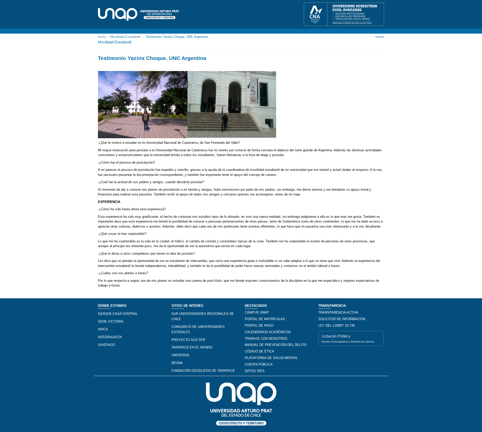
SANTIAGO (106, 345)
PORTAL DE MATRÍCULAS (265, 319)
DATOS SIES (255, 371)
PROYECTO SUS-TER (188, 340)
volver (379, 37)
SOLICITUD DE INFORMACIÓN (341, 319)
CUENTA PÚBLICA (259, 364)
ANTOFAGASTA (110, 337)
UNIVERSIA (180, 355)
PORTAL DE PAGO (259, 325)
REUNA (177, 363)
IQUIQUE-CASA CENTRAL (118, 314)
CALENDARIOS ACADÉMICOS (268, 332)
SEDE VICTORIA (111, 321)
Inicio (102, 37)
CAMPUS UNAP (257, 312)
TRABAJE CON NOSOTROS (266, 338)
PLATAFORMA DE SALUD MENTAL (271, 358)
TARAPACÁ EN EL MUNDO (191, 347)
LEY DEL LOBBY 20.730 (336, 325)
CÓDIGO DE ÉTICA (259, 351)
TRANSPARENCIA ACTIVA (338, 312)
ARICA (103, 329)
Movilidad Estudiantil (125, 37)
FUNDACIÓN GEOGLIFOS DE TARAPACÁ (203, 371)
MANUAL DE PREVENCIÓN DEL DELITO (276, 345)
